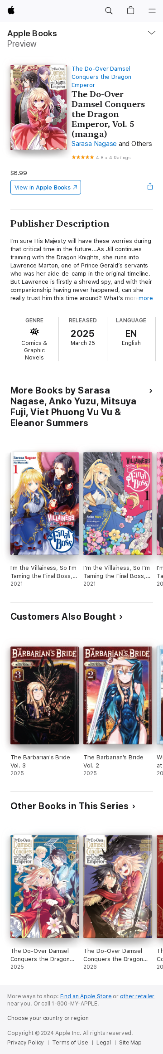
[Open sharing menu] (150, 187)
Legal (103, 1042)
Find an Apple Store (86, 996)
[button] (109, 11)
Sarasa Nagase (94, 144)
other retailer (137, 996)
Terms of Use (70, 1042)
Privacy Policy (25, 1042)
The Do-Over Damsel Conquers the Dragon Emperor (101, 76)
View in (42, 187)
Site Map (130, 1042)
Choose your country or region (48, 1018)
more (146, 298)
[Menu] (152, 11)
